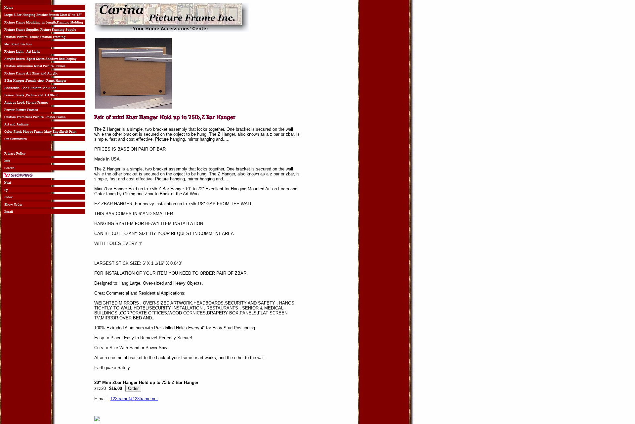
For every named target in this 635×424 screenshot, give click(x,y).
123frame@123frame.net (134, 398)
